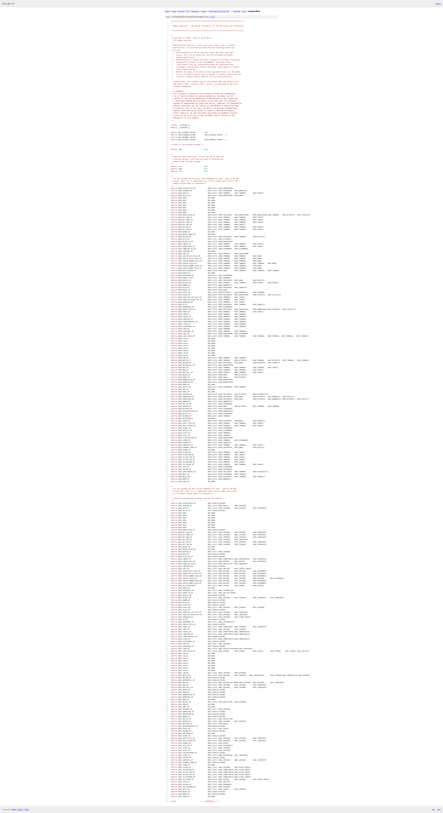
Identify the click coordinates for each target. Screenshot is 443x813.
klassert (195, 11)
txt (433, 809)
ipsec (203, 11)
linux (167, 11)
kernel (181, 11)
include (236, 11)
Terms (26, 809)
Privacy (20, 809)
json (439, 809)
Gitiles (14, 809)
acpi (244, 11)
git (188, 11)
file (212, 17)
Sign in (438, 4)
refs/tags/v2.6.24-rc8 (218, 11)
